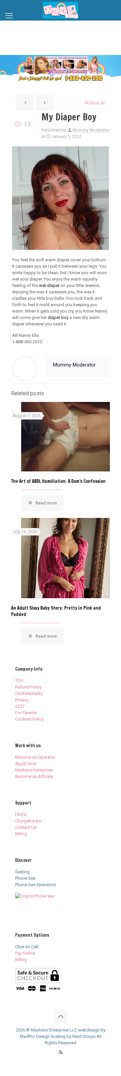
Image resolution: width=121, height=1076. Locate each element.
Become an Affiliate (34, 776)
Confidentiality (29, 693)
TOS (19, 680)
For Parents (26, 712)
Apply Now (26, 763)
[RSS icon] (60, 1052)
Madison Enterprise (34, 770)
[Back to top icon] (60, 1016)
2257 (20, 706)
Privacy (22, 699)
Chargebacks (28, 820)
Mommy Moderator (91, 130)
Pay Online (25, 953)
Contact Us (26, 827)
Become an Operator (35, 757)
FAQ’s (20, 814)
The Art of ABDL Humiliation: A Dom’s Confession (58, 481)
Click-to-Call (26, 946)
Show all (96, 103)
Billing (21, 833)
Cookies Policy (29, 719)
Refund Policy (28, 687)
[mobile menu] (9, 16)
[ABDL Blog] (60, 10)
